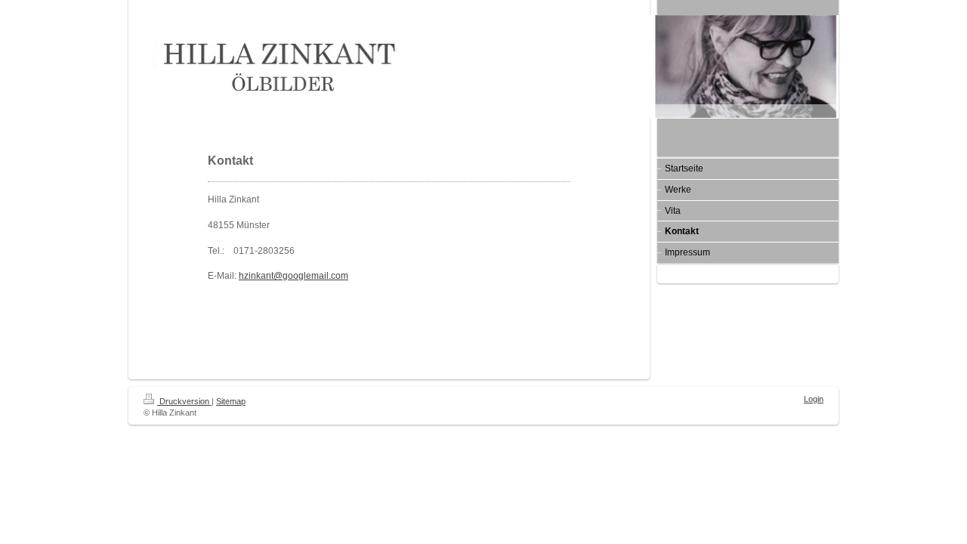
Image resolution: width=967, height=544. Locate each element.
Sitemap (231, 401)
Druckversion (184, 401)
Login (813, 398)
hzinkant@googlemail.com (293, 275)
